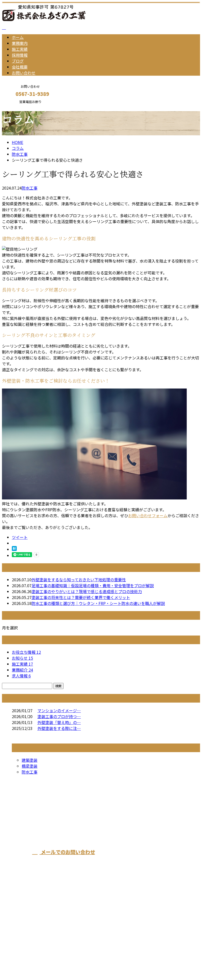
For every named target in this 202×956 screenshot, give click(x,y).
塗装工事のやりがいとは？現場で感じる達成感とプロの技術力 (87, 591)
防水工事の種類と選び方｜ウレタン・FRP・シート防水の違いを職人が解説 (98, 603)
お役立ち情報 (26, 652)
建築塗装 (29, 760)
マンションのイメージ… (59, 710)
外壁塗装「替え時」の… (59, 722)
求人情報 (21, 676)
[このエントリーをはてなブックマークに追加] (14, 549)
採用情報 (20, 55)
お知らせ (22, 658)
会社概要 (20, 67)
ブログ (18, 61)
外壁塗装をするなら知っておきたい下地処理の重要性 (79, 580)
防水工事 (20, 154)
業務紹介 (22, 670)
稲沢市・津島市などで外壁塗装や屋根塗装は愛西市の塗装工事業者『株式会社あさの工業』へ (140, 824)
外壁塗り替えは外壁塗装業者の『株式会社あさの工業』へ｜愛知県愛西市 (67, 939)
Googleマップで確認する (26, 909)
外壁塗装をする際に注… (59, 728)
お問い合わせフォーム (148, 515)
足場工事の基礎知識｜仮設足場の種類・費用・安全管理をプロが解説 (93, 585)
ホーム (18, 37)
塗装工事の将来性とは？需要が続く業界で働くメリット (81, 597)
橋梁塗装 (29, 766)
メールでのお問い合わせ (67, 851)
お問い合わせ (23, 73)
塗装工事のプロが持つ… (59, 716)
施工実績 (20, 49)
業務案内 (20, 43)
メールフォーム (19, 107)
